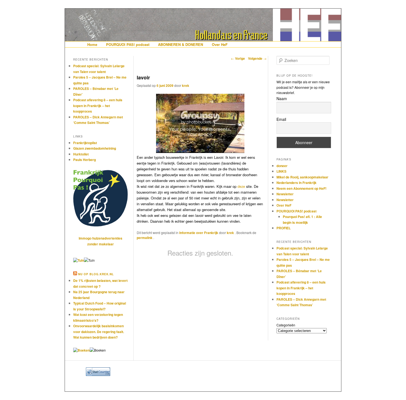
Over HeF (220, 44)
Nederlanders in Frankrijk (296, 182)
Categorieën (285, 325)
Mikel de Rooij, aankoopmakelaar (302, 177)
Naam (281, 98)
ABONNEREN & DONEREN (180, 44)
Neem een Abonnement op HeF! (301, 188)
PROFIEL (283, 227)
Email (281, 119)
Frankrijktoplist (85, 142)
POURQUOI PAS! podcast (127, 44)
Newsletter (285, 193)
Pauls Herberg (84, 159)
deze (241, 186)
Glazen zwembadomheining (94, 148)
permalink (145, 237)
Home (92, 44)
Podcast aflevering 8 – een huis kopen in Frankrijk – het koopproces (97, 105)
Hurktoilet (81, 154)
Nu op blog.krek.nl (96, 274)
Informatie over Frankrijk (198, 232)
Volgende (257, 58)
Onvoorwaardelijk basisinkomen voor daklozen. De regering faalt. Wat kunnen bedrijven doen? (98, 331)
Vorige (238, 58)
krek (185, 85)
